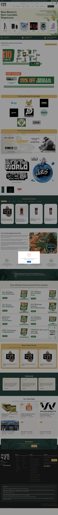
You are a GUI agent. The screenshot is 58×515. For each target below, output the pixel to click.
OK (29, 261)
